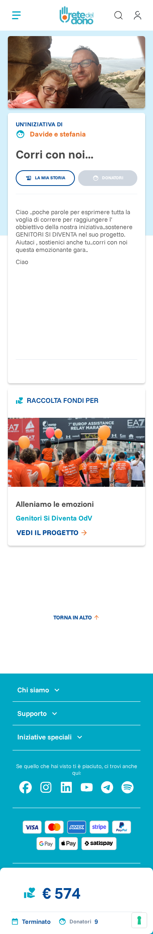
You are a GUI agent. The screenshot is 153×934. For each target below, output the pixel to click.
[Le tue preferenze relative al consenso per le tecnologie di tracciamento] (139, 920)
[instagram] (46, 787)
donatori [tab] (112, 177)
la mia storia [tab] (50, 177)
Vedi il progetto (47, 532)
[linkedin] (66, 787)
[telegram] (107, 787)
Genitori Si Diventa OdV (54, 518)
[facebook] (25, 787)
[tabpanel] (76, 273)
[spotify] (127, 787)
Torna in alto (72, 617)
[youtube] (87, 787)
